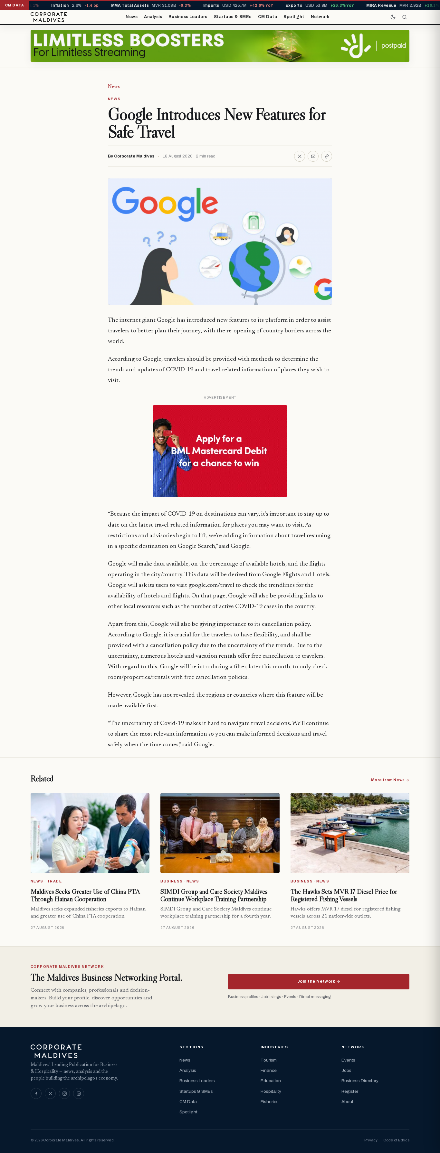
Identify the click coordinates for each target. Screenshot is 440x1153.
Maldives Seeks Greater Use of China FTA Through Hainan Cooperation (85, 895)
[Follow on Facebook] (36, 1093)
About (347, 1101)
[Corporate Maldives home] (49, 17)
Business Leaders (187, 16)
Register (349, 1091)
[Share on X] (299, 156)
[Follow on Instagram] (64, 1093)
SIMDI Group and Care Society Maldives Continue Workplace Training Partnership (213, 895)
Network (320, 16)
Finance (269, 1070)
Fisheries (270, 1101)
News (132, 16)
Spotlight (293, 16)
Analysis (153, 16)
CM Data (267, 16)
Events (348, 1060)
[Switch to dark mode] (393, 17)
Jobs (346, 1070)
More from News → (390, 780)
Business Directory (359, 1080)
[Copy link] (326, 156)
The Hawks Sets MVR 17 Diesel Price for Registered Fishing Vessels (344, 895)
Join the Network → (318, 981)
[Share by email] (313, 156)
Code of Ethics (396, 1140)
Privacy (371, 1140)
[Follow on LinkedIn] (78, 1093)
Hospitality (271, 1091)
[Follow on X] (50, 1093)
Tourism (269, 1060)
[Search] (404, 17)
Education (271, 1080)
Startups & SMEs (233, 16)
